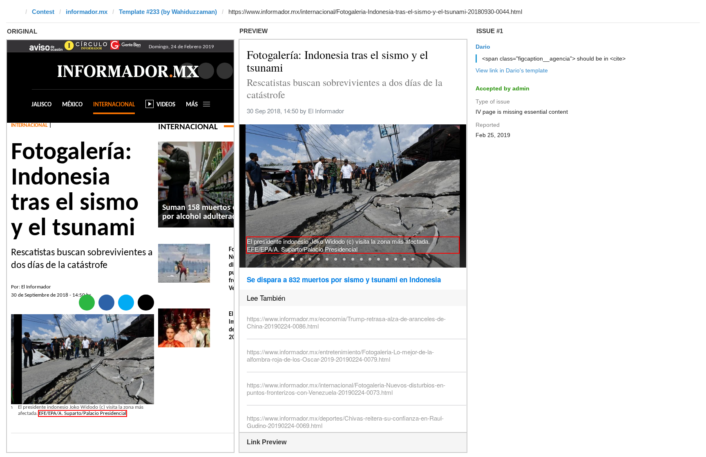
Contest (43, 11)
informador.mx (86, 11)
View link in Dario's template (512, 70)
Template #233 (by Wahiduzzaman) (168, 11)
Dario (483, 46)
